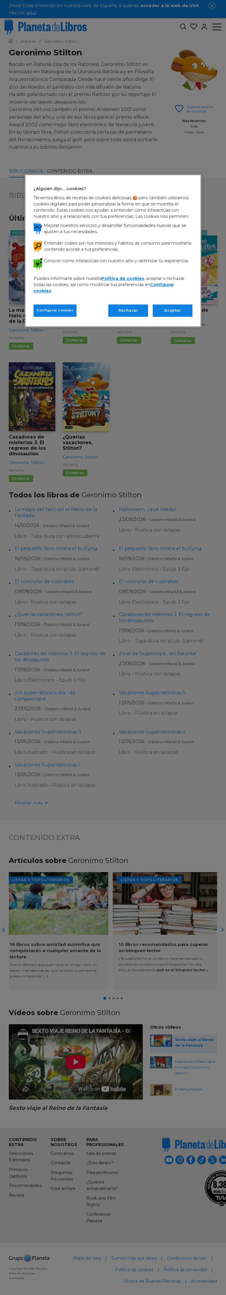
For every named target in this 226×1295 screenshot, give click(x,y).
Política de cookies (123, 278)
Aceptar (172, 310)
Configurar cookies (55, 310)
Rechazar (128, 310)
